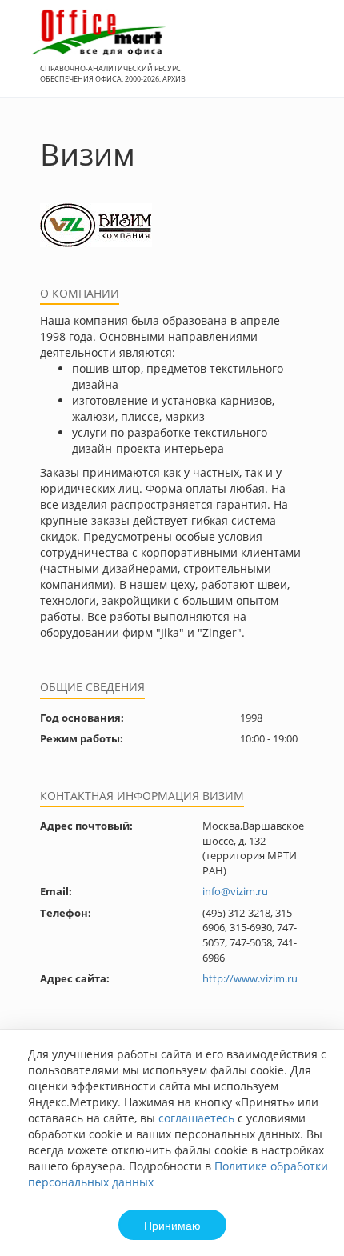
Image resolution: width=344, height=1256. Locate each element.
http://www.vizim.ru (250, 978)
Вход (307, 57)
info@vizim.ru (235, 891)
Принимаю (172, 1225)
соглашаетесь (196, 1118)
